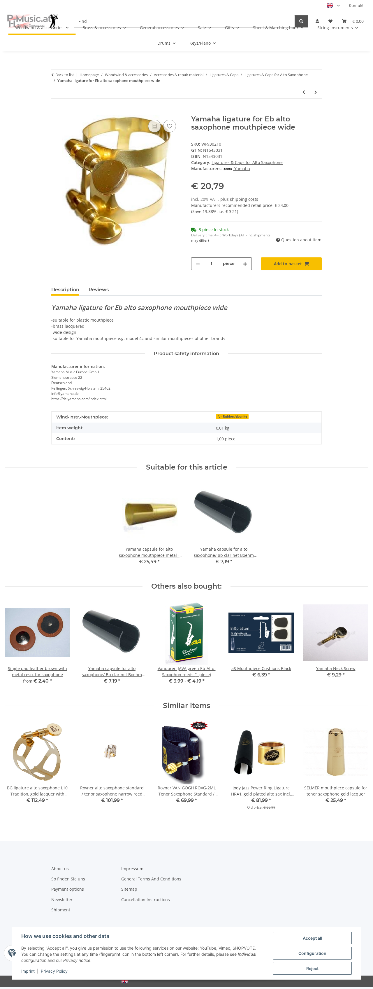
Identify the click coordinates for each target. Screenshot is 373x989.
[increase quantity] (245, 264)
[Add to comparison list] (154, 126)
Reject (312, 968)
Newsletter (62, 899)
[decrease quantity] (197, 264)
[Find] (301, 21)
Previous (14, 646)
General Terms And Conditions (151, 879)
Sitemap (129, 889)
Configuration (312, 953)
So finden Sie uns (68, 879)
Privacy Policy (54, 971)
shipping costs (244, 199)
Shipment (60, 910)
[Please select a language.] (333, 5)
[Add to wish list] (169, 126)
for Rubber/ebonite (232, 416)
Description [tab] (65, 289)
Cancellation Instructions (145, 899)
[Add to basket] (56, 112)
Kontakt (356, 5)
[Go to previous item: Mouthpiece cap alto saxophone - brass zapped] (304, 92)
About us (60, 868)
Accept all (312, 938)
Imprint (28, 971)
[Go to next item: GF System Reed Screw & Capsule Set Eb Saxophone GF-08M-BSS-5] (316, 92)
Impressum (132, 868)
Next (359, 646)
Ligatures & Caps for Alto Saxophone (247, 162)
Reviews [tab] (99, 289)
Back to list (64, 74)
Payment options (67, 889)
